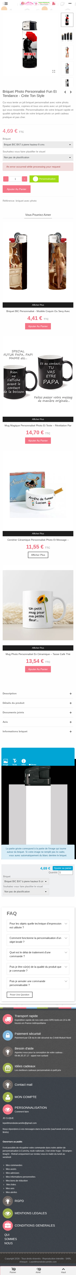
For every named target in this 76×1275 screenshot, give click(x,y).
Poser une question (19, 995)
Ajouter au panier (62, 868)
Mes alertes (11, 1192)
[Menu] (6, 3)
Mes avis (10, 1188)
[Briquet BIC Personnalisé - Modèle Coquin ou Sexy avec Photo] (38, 262)
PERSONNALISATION (31, 1107)
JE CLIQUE (8, 1118)
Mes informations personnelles (20, 1177)
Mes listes (11, 1184)
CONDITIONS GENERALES (35, 1225)
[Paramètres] (70, 3)
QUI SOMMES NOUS (10, 1239)
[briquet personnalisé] (53, 71)
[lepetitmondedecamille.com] (38, 3)
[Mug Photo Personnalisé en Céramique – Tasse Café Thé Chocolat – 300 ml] (38, 605)
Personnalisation (47, 179)
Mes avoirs (11, 1169)
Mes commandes (14, 1165)
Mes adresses (12, 1173)
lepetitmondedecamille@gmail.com (20, 1123)
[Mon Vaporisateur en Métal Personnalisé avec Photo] (65, 92)
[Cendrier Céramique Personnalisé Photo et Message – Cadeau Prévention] (38, 491)
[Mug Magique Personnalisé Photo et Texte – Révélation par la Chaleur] (38, 376)
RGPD (19, 1201)
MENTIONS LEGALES (31, 1213)
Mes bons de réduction (17, 1180)
